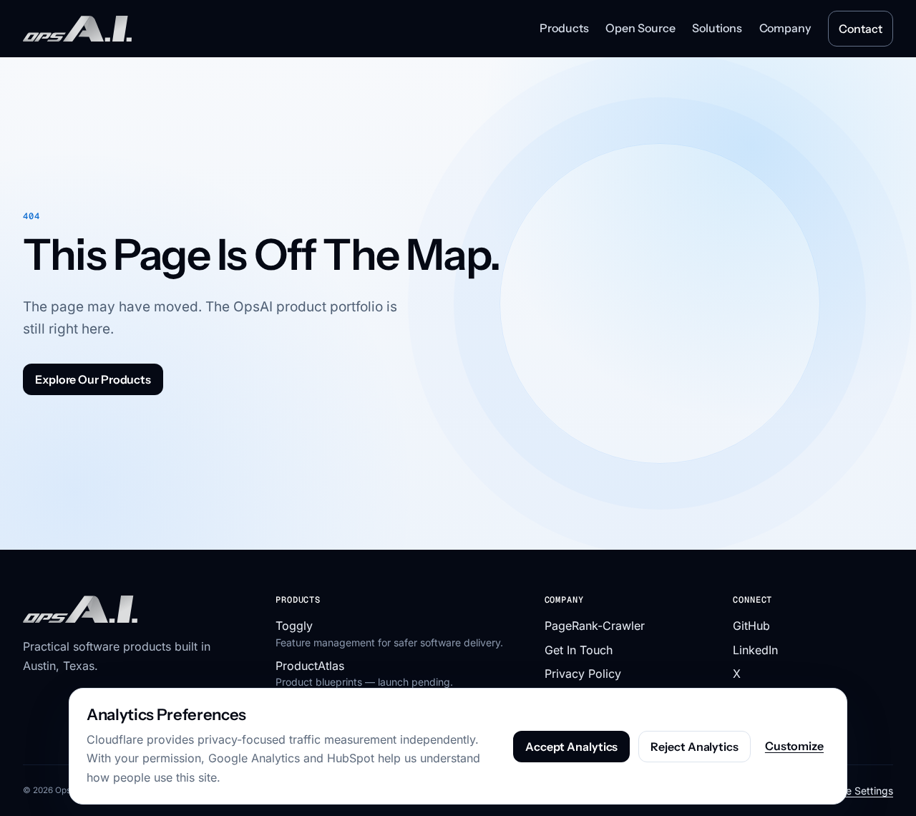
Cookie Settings (856, 791)
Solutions (716, 28)
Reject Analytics (694, 746)
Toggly (294, 625)
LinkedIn (755, 650)
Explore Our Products (93, 379)
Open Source (640, 28)
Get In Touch (579, 650)
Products (564, 28)
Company (785, 28)
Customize (794, 746)
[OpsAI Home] (77, 29)
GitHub (751, 625)
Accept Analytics (571, 746)
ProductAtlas (310, 666)
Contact (860, 28)
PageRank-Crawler (595, 625)
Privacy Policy (583, 673)
